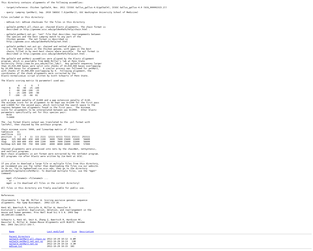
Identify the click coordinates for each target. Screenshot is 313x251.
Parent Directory (19, 236)
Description (87, 231)
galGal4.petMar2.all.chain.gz (27, 239)
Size (74, 231)
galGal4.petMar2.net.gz (23, 244)
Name (11, 231)
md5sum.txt (15, 246)
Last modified (55, 231)
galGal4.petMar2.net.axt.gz (26, 241)
